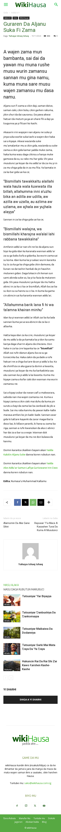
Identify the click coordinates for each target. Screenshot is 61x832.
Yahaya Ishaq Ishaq (19, 36)
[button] (5, 4)
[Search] (56, 4)
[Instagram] (26, 805)
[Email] (40, 502)
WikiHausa (24, 18)
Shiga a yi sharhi (30, 699)
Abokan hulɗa (32, 821)
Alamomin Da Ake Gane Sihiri (16, 525)
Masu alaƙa (11, 584)
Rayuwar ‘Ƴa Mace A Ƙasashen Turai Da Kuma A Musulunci (46, 527)
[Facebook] (17, 502)
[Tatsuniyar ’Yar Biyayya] (11, 600)
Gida (5, 12)
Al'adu (7, 604)
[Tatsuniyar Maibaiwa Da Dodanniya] (11, 633)
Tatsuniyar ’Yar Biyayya (36, 596)
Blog (44, 821)
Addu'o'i (15, 12)
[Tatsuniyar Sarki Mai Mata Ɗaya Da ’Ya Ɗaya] (11, 649)
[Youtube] (44, 805)
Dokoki (51, 818)
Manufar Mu (24, 818)
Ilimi (15, 18)
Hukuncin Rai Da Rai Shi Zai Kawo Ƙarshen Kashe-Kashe (39, 665)
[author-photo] (30, 559)
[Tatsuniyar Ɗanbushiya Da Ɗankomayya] (11, 616)
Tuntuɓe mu (39, 818)
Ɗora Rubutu (9, 818)
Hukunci (8, 669)
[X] (25, 502)
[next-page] (11, 678)
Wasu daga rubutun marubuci (23, 589)
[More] (48, 502)
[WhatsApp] (33, 502)
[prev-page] (5, 678)
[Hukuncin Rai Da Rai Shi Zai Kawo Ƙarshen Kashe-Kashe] (11, 665)
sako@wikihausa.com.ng (37, 783)
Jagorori (18, 821)
